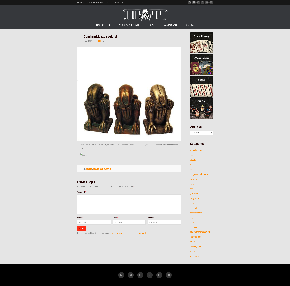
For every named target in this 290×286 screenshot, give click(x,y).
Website (151, 218)
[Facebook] (189, 2)
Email (115, 218)
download (194, 170)
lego (192, 203)
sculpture (98, 41)
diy (191, 165)
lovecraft (107, 169)
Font (192, 184)
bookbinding (195, 155)
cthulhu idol (98, 169)
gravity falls (195, 194)
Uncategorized (196, 246)
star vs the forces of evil (200, 232)
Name (80, 218)
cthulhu (89, 169)
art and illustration (197, 150)
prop (192, 222)
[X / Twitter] (194, 2)
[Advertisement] (129, 63)
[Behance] (211, 2)
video (192, 251)
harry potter (195, 198)
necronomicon (196, 213)
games (193, 189)
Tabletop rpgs (195, 237)
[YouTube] (198, 2)
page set (193, 218)
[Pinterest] (207, 2)
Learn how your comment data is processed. (128, 233)
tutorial (193, 242)
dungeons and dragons (199, 174)
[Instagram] (202, 2)
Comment (81, 192)
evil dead (193, 179)
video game (194, 256)
